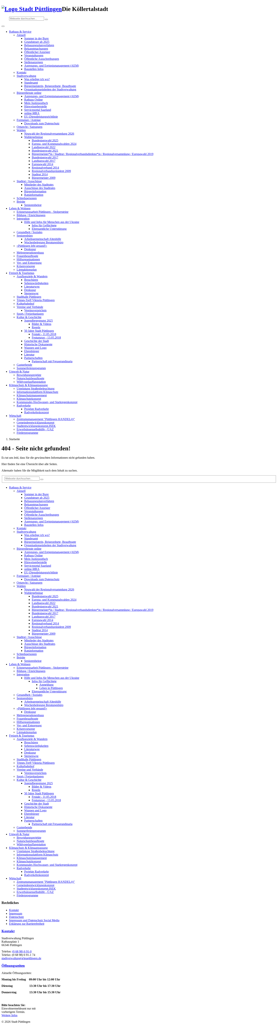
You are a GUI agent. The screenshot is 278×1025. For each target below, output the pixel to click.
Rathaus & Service (20, 31)
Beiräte (21, 201)
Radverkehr (24, 405)
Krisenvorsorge (26, 266)
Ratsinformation (33, 194)
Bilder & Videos (41, 324)
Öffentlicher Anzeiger (37, 52)
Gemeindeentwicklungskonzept (35, 422)
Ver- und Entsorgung (29, 262)
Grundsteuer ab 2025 (36, 41)
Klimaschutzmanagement (32, 395)
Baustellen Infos (33, 69)
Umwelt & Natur (19, 371)
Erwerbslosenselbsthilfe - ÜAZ (35, 429)
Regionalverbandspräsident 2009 (51, 171)
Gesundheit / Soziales (29, 232)
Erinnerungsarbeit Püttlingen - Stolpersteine (42, 211)
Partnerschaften (33, 358)
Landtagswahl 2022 (43, 147)
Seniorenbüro (25, 235)
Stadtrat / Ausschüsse (29, 181)
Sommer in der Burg (36, 38)
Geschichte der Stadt (36, 341)
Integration (23, 218)
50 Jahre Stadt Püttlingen (39, 330)
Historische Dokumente (38, 344)
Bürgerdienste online (29, 92)
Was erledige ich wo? (37, 79)
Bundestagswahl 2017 (45, 157)
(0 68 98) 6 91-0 (22, 951)
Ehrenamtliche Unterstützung (49, 228)
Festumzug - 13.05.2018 (46, 337)
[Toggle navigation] (3, 26)
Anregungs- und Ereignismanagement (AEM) (51, 65)
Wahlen (21, 130)
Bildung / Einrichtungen (31, 215)
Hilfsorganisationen (28, 259)
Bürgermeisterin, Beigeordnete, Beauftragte (50, 86)
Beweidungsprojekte (29, 375)
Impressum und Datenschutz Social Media (34, 920)
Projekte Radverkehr (36, 409)
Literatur (29, 354)
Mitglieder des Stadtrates (39, 184)
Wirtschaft (15, 415)
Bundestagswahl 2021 (45, 150)
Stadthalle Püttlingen (29, 296)
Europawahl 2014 (42, 164)
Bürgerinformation (35, 191)
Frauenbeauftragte (27, 256)
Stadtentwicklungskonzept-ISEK (36, 426)
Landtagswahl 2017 (43, 160)
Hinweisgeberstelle (35, 106)
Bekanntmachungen (36, 48)
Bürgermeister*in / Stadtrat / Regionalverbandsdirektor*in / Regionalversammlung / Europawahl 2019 (92, 154)
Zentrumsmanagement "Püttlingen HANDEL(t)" (46, 419)
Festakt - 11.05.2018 (44, 334)
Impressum (15, 913)
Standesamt (31, 82)
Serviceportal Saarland (37, 109)
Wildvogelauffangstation (31, 381)
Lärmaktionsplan (27, 269)
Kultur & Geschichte (29, 317)
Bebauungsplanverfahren (39, 45)
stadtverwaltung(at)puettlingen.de (21, 958)
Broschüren (31, 279)
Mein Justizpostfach (36, 103)
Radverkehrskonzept (36, 412)
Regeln (36, 327)
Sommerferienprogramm (31, 368)
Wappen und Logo (35, 347)
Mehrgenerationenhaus (30, 252)
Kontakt (21, 72)
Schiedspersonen (27, 198)
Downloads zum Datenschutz (41, 123)
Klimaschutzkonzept (29, 398)
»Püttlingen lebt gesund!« (32, 245)
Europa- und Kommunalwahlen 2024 (54, 143)
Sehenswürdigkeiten (36, 283)
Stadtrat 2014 (40, 174)
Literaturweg (32, 286)
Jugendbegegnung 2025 (38, 320)
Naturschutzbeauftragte (30, 378)
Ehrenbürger (31, 351)
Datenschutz (16, 916)
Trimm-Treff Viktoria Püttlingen (36, 300)
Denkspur (30, 249)
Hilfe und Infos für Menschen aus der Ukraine (51, 222)
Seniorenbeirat (32, 205)
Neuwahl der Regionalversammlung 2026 (49, 133)
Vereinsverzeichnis (35, 310)
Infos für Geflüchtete (44, 225)
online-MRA (32, 113)
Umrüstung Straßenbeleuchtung (35, 388)
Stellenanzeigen (33, 62)
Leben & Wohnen (19, 208)
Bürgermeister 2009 (43, 177)
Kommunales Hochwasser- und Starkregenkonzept (47, 402)
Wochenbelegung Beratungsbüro (43, 242)
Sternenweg (31, 293)
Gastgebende (24, 364)
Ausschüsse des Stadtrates (39, 188)
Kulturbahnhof (25, 303)
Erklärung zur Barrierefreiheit (26, 923)
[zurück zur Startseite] (32, 8)
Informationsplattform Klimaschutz (37, 392)
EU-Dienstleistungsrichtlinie (41, 116)
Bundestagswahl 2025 (45, 140)
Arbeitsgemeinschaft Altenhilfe (42, 239)
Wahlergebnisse (33, 137)
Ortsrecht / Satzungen (29, 126)
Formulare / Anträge (29, 120)
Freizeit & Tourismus (21, 273)
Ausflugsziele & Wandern (32, 276)
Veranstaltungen (33, 55)
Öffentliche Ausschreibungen (41, 58)
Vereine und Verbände (30, 307)
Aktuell (21, 35)
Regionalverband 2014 (45, 167)
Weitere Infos (9, 1015)
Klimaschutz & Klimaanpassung (28, 385)
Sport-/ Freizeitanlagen (30, 313)
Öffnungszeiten (13, 966)
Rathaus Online (33, 99)
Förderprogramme (27, 432)
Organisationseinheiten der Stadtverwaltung (50, 89)
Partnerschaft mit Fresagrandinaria (52, 361)
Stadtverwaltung (26, 75)
